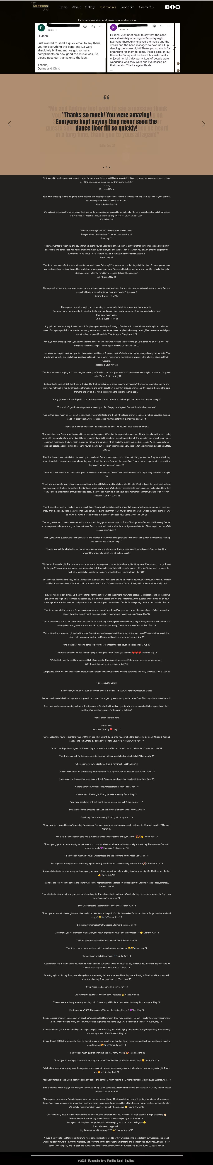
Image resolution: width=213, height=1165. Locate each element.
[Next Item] (174, 48)
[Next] (203, 124)
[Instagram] (167, 7)
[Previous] (9, 124)
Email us (129, 1161)
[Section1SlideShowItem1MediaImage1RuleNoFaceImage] (103, 167)
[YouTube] (177, 7)
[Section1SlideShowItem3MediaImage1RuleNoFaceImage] (109, 167)
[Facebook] (172, 7)
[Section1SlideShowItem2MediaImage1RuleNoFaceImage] (106, 167)
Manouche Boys (72, 1029)
